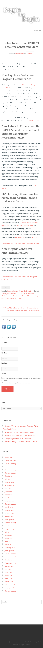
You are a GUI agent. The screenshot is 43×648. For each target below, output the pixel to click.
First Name (5, 353)
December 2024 (10, 464)
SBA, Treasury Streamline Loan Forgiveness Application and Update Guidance (21, 198)
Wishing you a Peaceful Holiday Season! (19, 432)
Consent (4, 373)
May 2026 (8, 457)
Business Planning (13, 291)
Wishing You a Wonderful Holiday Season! (20, 435)
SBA (3, 298)
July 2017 (8, 532)
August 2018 (9, 516)
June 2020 (8, 491)
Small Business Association (13, 298)
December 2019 (10, 504)
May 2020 (8, 495)
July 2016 (8, 569)
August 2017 (9, 529)
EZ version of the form (25, 225)
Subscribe (7, 389)
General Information (25, 291)
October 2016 (9, 560)
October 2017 (9, 526)
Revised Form (20, 237)
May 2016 (8, 575)
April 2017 (8, 541)
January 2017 (9, 550)
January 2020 (9, 501)
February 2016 (10, 585)
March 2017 (9, 544)
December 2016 (10, 554)
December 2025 (10, 460)
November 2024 (10, 467)
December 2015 (10, 591)
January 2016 (9, 588)
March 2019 (9, 507)
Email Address (5, 343)
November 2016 (10, 557)
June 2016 (8, 572)
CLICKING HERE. (33, 121)
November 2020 (10, 485)
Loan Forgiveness (15, 296)
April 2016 (8, 578)
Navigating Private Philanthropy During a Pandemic (24, 310)
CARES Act (13, 293)
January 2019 (9, 510)
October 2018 (9, 513)
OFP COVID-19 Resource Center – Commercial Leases (20, 308)
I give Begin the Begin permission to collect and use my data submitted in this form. (21, 379)
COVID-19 (21, 293)
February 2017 (10, 547)
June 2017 (8, 535)
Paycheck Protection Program (31, 296)
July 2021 (8, 479)
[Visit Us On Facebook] (4, 327)
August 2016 (9, 566)
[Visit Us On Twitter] (8, 327)
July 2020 (8, 488)
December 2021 (10, 473)
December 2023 (10, 470)
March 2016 (9, 582)
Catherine (30, 54)
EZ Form (34, 237)
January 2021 (9, 482)
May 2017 (8, 538)
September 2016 (10, 563)
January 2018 (9, 519)
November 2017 (10, 523)
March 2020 (9, 498)
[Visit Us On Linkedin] (13, 327)
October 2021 (9, 476)
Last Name (4, 363)
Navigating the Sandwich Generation (18, 438)
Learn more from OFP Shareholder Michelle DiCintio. (21, 243)
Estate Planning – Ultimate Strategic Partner (21, 442)
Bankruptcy (5, 293)
